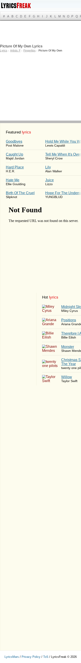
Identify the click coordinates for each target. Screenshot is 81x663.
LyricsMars (11, 656)
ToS (45, 656)
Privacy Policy (31, 656)
